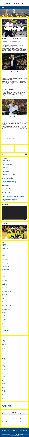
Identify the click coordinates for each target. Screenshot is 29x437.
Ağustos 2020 (4, 390)
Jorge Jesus (16, 73)
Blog (2, 262)
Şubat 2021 (3, 383)
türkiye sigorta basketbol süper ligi (7, 331)
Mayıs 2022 (3, 362)
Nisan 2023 (3, 347)
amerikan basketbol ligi (5, 245)
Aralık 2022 (3, 352)
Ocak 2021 (3, 384)
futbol (3, 295)
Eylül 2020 (3, 388)
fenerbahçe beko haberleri (5, 283)
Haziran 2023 (4, 344)
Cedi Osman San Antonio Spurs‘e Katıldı (7, 178)
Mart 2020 (3, 397)
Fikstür (17, 430)
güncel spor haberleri (5, 302)
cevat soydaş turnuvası (5, 265)
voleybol (3, 333)
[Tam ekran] (26, 219)
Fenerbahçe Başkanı (5, 168)
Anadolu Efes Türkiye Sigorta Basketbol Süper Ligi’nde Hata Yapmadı (11, 200)
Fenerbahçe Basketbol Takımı (14, 3)
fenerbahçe (3, 277)
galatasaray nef (4, 298)
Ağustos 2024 (4, 338)
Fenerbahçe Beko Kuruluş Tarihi (6, 170)
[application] (14, 213)
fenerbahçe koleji (4, 287)
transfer (3, 323)
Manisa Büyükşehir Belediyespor (6, 309)
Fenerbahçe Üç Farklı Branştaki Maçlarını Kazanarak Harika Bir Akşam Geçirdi (13, 196)
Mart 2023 (3, 348)
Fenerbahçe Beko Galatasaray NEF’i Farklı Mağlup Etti (9, 199)
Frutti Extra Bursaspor (5, 294)
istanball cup (3, 306)
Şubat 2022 (3, 366)
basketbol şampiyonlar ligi (5, 258)
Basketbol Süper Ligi (5, 259)
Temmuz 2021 (4, 376)
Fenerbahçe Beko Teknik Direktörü (7, 164)
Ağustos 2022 (4, 358)
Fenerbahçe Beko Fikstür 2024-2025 (7, 160)
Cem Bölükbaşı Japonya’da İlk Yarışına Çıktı (8, 195)
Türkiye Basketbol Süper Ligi (6, 330)
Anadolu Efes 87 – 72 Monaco (6, 192)
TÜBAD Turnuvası (4, 326)
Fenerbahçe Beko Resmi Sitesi (6, 406)
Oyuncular (20, 430)
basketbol (3, 255)
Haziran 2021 (4, 377)
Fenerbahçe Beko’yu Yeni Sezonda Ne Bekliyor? (8, 174)
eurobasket (3, 273)
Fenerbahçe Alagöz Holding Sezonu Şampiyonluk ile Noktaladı (10, 188)
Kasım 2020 (3, 387)
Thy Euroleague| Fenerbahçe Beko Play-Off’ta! (8, 193)
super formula (4, 319)
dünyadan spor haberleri (5, 270)
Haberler (9, 432)
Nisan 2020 (3, 395)
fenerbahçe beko (4, 280)
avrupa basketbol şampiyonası (6, 251)
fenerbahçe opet (4, 288)
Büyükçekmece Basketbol (5, 263)
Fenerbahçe (3, 93)
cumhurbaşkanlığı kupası (5, 266)
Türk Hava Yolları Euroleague (6, 327)
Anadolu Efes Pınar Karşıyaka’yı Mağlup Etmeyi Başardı (9, 182)
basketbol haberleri (4, 256)
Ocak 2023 (3, 351)
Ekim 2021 (3, 372)
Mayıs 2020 (3, 394)
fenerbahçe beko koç (5, 284)
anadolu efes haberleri (5, 248)
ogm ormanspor (4, 312)
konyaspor (3, 308)
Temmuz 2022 (4, 359)
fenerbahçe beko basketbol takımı (7, 281)
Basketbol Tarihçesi (4, 175)
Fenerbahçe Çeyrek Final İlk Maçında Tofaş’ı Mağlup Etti (10, 181)
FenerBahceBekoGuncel (15, 41)
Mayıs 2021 (3, 379)
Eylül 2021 (3, 373)
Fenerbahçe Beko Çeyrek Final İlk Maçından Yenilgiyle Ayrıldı (10, 186)
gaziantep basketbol (5, 299)
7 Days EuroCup (4, 244)
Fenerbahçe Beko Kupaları (15, 432)
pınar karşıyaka (4, 315)
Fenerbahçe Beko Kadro (5, 161)
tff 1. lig (3, 320)
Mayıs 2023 (3, 345)
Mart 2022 (3, 365)
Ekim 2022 (3, 355)
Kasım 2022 (3, 354)
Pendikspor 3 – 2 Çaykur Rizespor (6, 185)
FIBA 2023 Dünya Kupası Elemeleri (7, 291)
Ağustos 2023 (4, 341)
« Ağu (2, 425)
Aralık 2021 (3, 369)
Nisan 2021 (3, 380)
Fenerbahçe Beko (4, 430)
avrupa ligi (3, 252)
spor (2, 316)
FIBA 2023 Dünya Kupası (5, 290)
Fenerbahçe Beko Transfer (5, 163)
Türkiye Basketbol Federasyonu (6, 405)
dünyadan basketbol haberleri (6, 269)
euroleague (3, 276)
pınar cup (3, 313)
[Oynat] (2, 219)
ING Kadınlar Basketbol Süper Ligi (6, 305)
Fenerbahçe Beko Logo (5, 167)
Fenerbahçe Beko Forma (5, 171)
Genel (2, 301)
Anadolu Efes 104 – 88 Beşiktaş (6, 189)
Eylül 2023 (3, 340)
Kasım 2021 (3, 370)
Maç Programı (25, 430)
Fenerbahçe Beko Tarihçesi (11, 430)
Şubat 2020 (3, 398)
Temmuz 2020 (4, 391)
